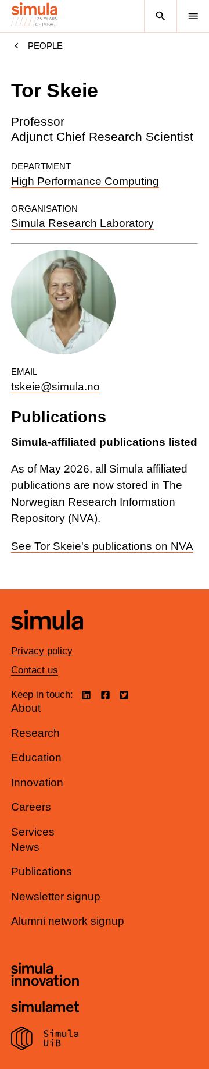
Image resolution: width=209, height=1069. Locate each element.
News (25, 847)
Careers (31, 807)
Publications (41, 871)
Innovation (37, 782)
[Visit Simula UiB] (45, 1040)
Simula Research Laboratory (82, 223)
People (45, 46)
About (26, 708)
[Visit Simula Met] (45, 1008)
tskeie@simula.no (55, 387)
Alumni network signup (67, 921)
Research (35, 733)
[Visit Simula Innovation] (45, 976)
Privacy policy (42, 650)
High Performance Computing (85, 181)
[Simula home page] (47, 638)
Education (36, 757)
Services (33, 832)
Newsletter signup (55, 896)
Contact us (34, 670)
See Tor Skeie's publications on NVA (102, 546)
